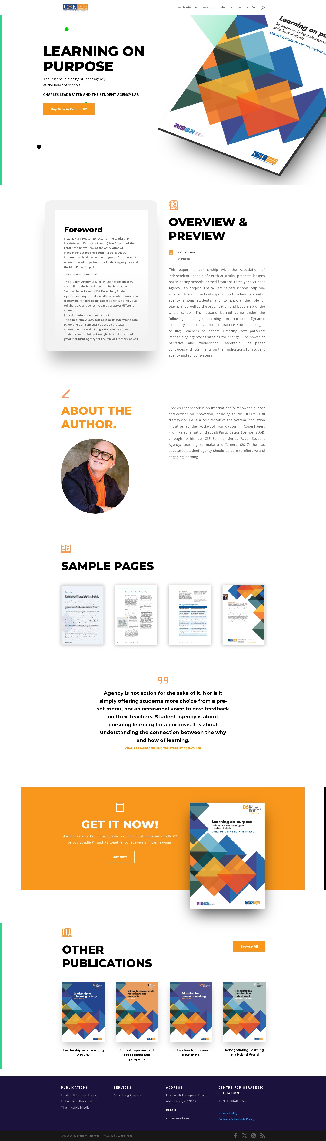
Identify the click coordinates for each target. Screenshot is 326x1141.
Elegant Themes (88, 1135)
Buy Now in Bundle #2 (69, 109)
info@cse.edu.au (177, 1118)
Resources (209, 7)
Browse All (249, 946)
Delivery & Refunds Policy (236, 1119)
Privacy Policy (227, 1113)
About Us (227, 7)
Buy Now (120, 857)
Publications (186, 7)
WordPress (125, 1135)
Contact (243, 7)
